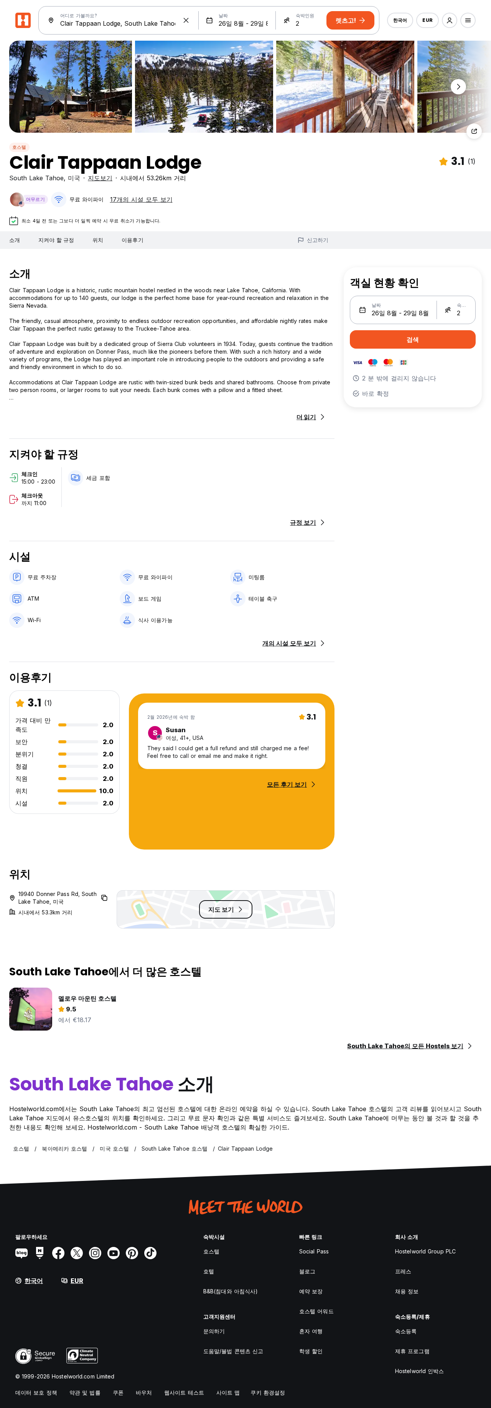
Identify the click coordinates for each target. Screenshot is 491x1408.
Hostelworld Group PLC (425, 1251)
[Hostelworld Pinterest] (132, 1253)
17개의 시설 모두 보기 (141, 199)
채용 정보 (407, 1291)
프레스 (403, 1271)
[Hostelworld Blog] (21, 1253)
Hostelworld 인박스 (419, 1371)
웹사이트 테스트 (184, 1392)
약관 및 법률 (85, 1392)
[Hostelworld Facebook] (58, 1253)
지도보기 (100, 178)
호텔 (208, 1271)
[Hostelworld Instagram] (95, 1253)
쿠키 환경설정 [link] (267, 1392)
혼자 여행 (311, 1331)
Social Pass (314, 1251)
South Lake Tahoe (36, 178)
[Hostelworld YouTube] (113, 1253)
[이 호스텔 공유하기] (474, 131)
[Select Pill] (449, 20)
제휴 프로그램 (412, 1351)
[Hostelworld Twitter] (77, 1253)
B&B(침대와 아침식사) (230, 1291)
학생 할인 (311, 1351)
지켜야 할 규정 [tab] (56, 240)
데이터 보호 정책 (36, 1392)
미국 (74, 178)
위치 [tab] (97, 240)
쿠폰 (118, 1392)
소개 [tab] (14, 240)
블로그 (307, 1271)
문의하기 (214, 1331)
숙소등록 (406, 1331)
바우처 (144, 1392)
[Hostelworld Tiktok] (150, 1253)
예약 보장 (311, 1291)
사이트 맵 (228, 1392)
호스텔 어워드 (316, 1311)
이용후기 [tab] (132, 240)
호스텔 (19, 147)
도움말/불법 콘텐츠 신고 (233, 1351)
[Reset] (186, 20)
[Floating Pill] (458, 86)
